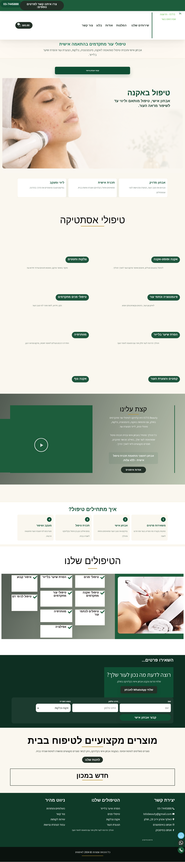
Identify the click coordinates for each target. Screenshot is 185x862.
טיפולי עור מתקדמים (59, 594)
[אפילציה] (70, 627)
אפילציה (60, 626)
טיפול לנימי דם (22, 596)
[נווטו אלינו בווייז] (181, 835)
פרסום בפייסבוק (147, 840)
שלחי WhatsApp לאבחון (138, 689)
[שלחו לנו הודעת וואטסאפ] (181, 843)
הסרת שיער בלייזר (166, 334)
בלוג (99, 25)
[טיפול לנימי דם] (35, 597)
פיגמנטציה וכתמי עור (164, 296)
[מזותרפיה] (70, 612)
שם (169, 701)
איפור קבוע (24, 577)
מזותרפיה (80, 334)
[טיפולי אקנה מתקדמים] (102, 593)
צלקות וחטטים (77, 259)
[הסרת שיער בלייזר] (70, 577)
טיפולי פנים (91, 577)
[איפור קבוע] (35, 577)
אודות (109, 25)
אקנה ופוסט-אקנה (166, 259)
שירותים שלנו (140, 25)
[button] (42, 5)
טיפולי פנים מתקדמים (72, 296)
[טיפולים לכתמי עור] (102, 612)
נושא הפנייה (65, 701)
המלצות (121, 25)
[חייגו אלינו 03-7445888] (181, 850)
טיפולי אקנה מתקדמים (91, 594)
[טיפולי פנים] (102, 577)
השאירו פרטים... (157, 660)
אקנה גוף (80, 378)
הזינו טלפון (113, 701)
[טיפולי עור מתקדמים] (70, 593)
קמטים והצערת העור (164, 378)
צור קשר (87, 25)
